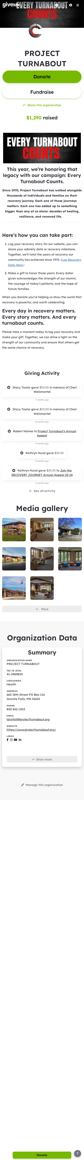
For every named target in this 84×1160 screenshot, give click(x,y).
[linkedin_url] (20, 740)
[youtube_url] (15, 740)
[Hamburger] (77, 5)
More (44, 609)
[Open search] (63, 5)
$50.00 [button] (44, 387)
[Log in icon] (70, 5)
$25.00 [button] (59, 453)
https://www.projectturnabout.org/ (31, 729)
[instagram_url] (11, 740)
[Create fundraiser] (56, 5)
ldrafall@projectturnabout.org (28, 719)
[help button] (77, 1153)
